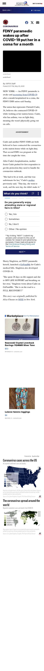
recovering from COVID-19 (25, 94)
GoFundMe (25, 264)
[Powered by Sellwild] (35, 456)
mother (31, 180)
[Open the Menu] (4, 3)
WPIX (20, 299)
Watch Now (37, 3)
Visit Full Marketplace (31, 316)
